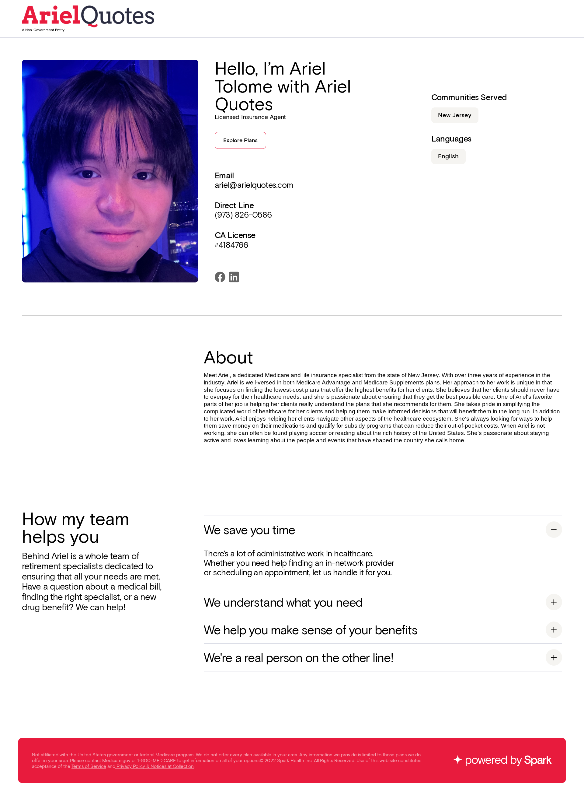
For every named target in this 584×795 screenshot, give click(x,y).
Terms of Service (88, 766)
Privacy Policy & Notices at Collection (155, 766)
